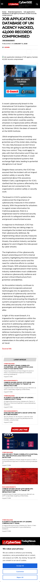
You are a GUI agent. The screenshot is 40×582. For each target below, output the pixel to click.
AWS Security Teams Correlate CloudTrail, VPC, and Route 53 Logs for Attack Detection (18, 367)
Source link (7, 349)
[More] (29, 52)
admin (6, 47)
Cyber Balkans (9, 363)
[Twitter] (9, 52)
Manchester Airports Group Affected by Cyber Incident (20, 413)
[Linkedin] (24, 52)
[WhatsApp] (19, 52)
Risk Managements (15, 12)
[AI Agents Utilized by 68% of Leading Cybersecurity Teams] (20, 509)
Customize (20, 571)
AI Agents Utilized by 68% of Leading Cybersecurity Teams (18, 398)
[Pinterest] (14, 52)
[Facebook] (4, 52)
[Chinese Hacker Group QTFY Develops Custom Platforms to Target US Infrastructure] (20, 476)
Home (4, 12)
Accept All (20, 566)
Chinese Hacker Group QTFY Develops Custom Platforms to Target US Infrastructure (19, 384)
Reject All (20, 577)
